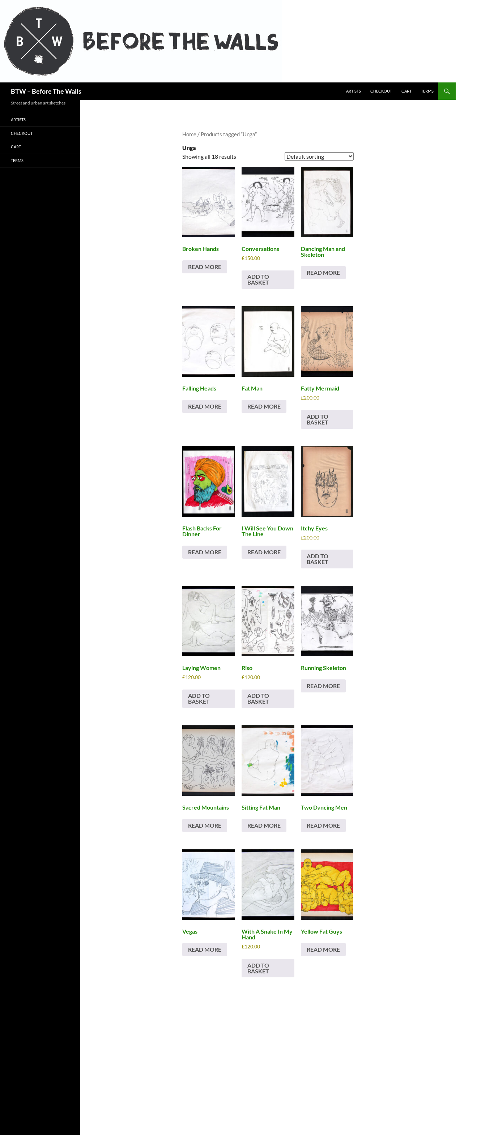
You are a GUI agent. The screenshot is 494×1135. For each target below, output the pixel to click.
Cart (406, 91)
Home (189, 134)
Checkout (381, 91)
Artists (353, 91)
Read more (204, 266)
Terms (427, 91)
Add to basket (258, 279)
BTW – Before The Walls (46, 91)
